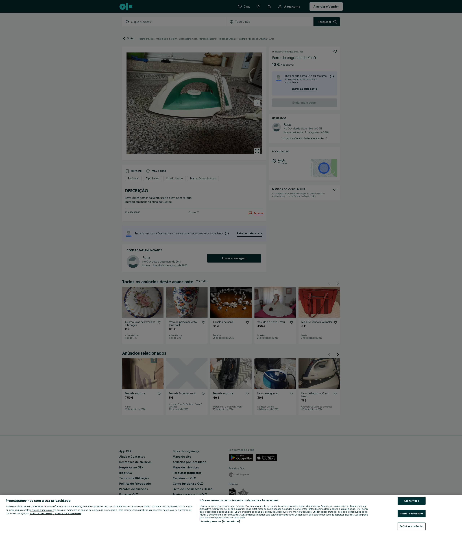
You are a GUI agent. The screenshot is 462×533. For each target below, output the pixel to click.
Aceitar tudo (411, 500)
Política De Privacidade (68, 513)
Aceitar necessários (411, 513)
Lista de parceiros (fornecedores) (220, 521)
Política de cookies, (42, 513)
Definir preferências (412, 526)
